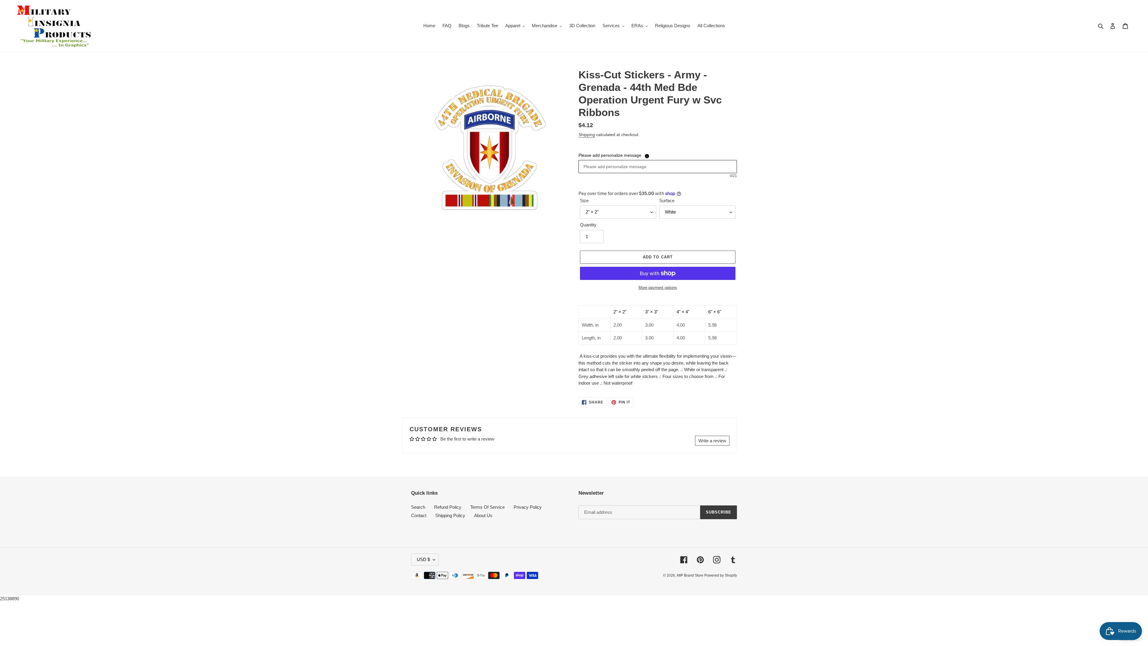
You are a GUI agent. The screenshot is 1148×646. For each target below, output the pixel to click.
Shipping (586, 134)
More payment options (658, 287)
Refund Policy (447, 507)
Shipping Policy (450, 515)
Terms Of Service (487, 507)
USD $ (423, 559)
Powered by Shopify (720, 575)
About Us (483, 515)
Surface (666, 200)
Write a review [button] (712, 440)
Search (418, 507)
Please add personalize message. (610, 155)
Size (584, 200)
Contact (418, 515)
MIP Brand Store (690, 575)
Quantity (588, 224)
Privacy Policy (528, 507)
